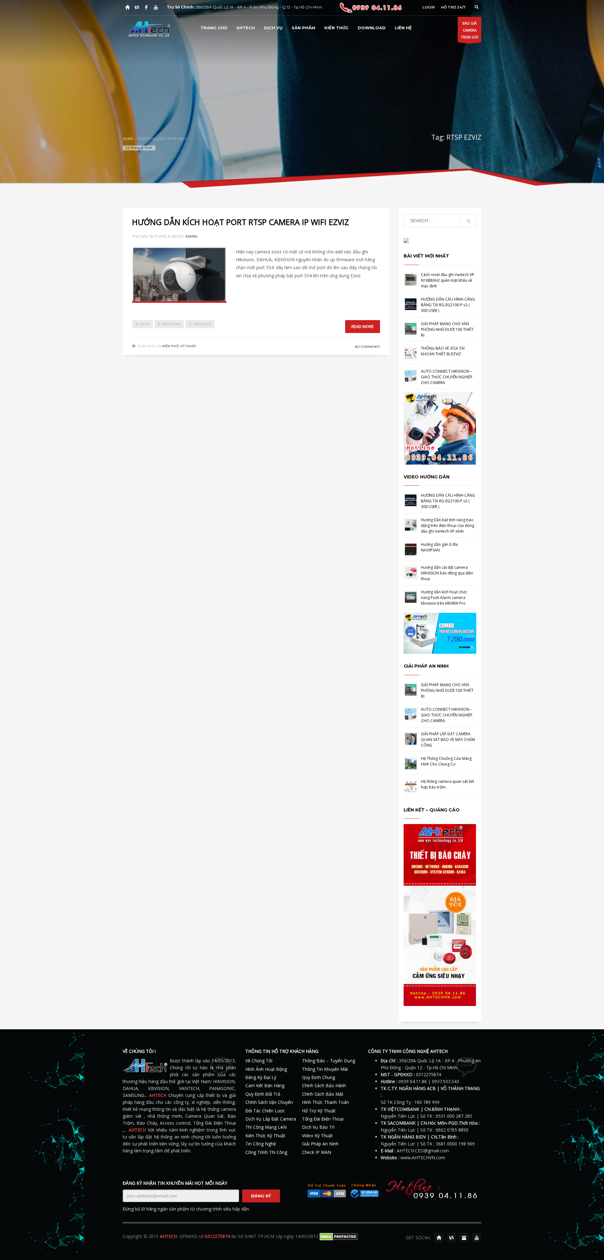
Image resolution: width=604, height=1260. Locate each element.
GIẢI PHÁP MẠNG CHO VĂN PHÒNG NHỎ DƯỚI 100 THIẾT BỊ (447, 329)
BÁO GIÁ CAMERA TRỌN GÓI (469, 30)
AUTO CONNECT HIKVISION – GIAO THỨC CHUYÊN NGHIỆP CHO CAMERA (447, 377)
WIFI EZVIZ (202, 324)
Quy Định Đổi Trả (262, 1094)
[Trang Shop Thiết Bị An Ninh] (137, 7)
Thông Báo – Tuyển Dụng (328, 1061)
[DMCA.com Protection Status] (339, 1236)
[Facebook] (146, 7)
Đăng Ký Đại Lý (260, 1077)
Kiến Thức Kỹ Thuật (265, 1136)
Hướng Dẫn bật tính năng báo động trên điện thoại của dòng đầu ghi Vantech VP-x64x (447, 525)
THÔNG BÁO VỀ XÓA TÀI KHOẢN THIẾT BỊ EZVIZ (443, 351)
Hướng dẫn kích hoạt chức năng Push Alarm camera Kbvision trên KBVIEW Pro (444, 597)
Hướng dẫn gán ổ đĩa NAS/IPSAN (439, 547)
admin (191, 236)
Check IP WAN (316, 1152)
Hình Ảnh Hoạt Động (266, 1069)
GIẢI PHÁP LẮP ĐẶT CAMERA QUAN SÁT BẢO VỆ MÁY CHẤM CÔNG (448, 739)
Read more (362, 326)
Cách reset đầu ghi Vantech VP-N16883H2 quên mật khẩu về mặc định (448, 280)
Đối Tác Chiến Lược (265, 1111)
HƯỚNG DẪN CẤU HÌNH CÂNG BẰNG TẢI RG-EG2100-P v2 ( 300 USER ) (448, 305)
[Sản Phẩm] (451, 1237)
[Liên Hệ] (464, 1237)
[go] (468, 221)
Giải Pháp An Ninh (320, 1144)
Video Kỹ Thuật (317, 1136)
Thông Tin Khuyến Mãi (325, 1069)
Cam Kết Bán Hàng (264, 1085)
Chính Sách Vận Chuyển (269, 1102)
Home (128, 138)
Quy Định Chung (318, 1077)
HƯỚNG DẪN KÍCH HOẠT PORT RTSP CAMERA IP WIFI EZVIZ (240, 222)
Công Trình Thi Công (266, 1152)
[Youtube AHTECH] (155, 7)
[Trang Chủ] (127, 7)
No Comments (367, 347)
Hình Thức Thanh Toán (325, 1102)
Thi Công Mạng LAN (266, 1127)
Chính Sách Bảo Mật (323, 1094)
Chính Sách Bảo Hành (324, 1085)
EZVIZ (145, 324)
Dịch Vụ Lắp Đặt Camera (270, 1119)
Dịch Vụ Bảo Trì (318, 1127)
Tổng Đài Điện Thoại (323, 1119)
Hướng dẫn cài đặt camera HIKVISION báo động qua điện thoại (447, 573)
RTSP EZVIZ (171, 324)
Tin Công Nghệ (260, 1144)
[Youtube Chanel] (476, 1237)
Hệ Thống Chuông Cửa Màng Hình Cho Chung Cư (446, 761)
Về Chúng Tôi (258, 1061)
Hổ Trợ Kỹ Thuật (319, 1111)
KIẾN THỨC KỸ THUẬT (179, 346)
